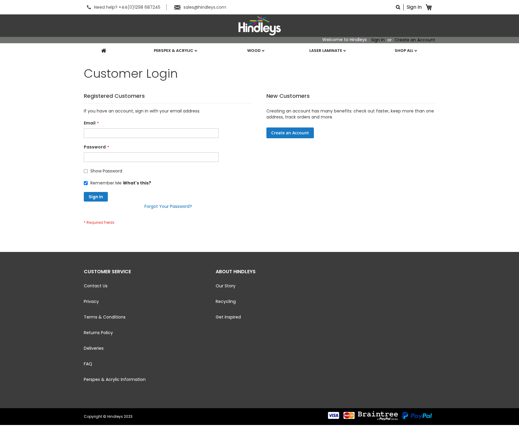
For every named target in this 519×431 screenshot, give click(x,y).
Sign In (414, 7)
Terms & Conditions (105, 317)
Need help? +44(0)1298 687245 (127, 7)
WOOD (254, 50)
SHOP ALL (404, 50)
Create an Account (415, 40)
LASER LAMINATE (326, 50)
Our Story (225, 286)
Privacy (91, 301)
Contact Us (96, 286)
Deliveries (94, 348)
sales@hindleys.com (205, 7)
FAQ (88, 364)
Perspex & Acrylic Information (115, 379)
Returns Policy (98, 333)
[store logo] (259, 25)
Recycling (226, 301)
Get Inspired (228, 317)
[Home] (101, 50)
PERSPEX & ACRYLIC (174, 50)
